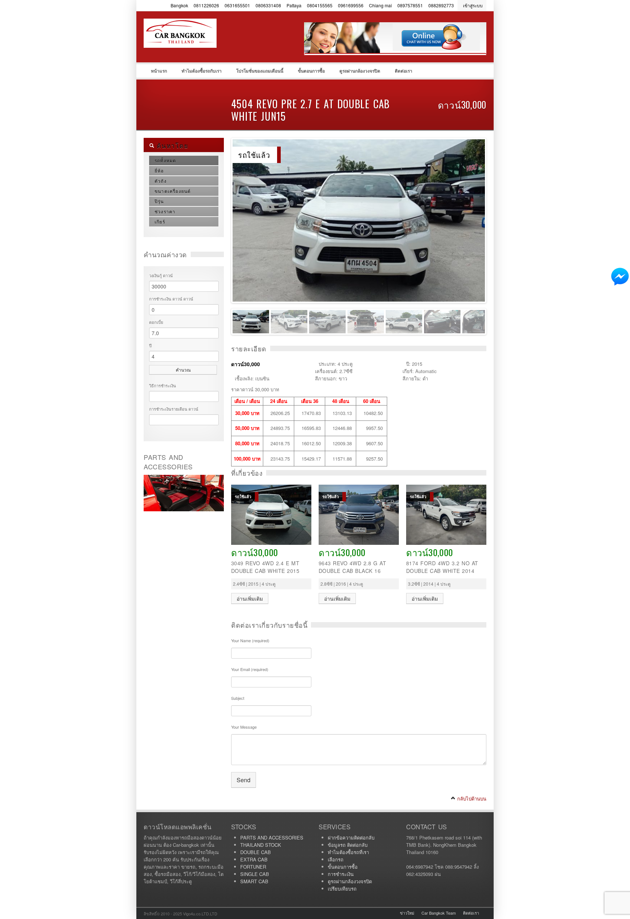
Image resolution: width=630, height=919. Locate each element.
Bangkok (179, 5)
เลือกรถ (335, 859)
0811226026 (206, 5)
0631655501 (237, 5)
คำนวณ (183, 370)
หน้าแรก (159, 70)
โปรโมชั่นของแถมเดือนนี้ (259, 70)
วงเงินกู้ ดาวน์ (161, 275)
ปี (150, 345)
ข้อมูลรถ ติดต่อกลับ (348, 844)
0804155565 (319, 5)
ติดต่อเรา (403, 70)
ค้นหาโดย (171, 145)
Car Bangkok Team (438, 913)
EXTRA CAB (254, 859)
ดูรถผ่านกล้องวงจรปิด (359, 70)
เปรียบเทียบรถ (342, 888)
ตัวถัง (161, 181)
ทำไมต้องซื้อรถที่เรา (348, 852)
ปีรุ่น (159, 201)
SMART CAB (254, 881)
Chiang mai (380, 5)
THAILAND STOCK (260, 844)
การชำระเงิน (341, 873)
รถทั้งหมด (165, 160)
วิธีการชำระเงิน (162, 385)
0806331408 (268, 5)
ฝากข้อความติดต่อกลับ (351, 837)
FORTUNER (253, 866)
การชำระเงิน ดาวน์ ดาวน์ (171, 299)
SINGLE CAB (254, 873)
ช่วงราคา (165, 211)
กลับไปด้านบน (471, 798)
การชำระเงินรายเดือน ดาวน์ (173, 409)
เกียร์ (160, 221)
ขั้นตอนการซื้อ (311, 70)
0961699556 (350, 5)
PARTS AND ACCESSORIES (271, 837)
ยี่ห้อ (159, 170)
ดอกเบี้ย (156, 322)
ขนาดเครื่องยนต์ (173, 191)
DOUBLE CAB (255, 852)
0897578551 (410, 5)
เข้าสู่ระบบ (473, 5)
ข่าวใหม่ (407, 913)
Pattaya (294, 5)
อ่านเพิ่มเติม (250, 598)
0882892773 (441, 5)
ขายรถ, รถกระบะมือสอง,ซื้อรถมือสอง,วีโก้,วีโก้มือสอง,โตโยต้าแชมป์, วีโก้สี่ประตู (198, 48)
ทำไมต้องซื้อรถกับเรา (202, 70)
